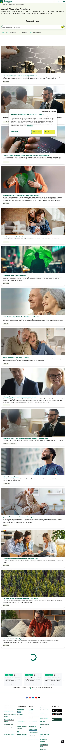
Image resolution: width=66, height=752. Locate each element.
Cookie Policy (30, 125)
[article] (33, 69)
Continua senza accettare (49, 111)
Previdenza (25, 32)
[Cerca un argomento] (62, 27)
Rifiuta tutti (37, 132)
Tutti (3, 32)
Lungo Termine (37, 32)
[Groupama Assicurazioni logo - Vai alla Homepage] (6, 1)
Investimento (13, 32)
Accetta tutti (49, 132)
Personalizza (14, 131)
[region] (33, 123)
